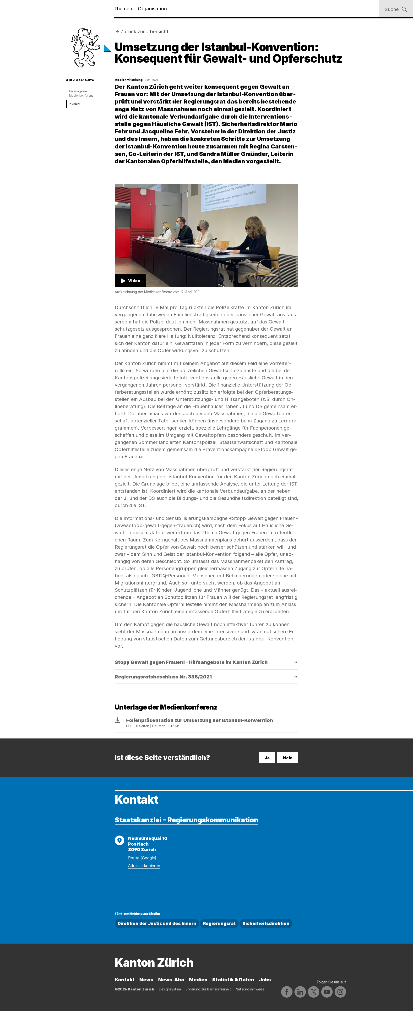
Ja (267, 757)
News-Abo (171, 980)
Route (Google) (142, 857)
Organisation (152, 8)
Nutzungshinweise (250, 989)
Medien (198, 980)
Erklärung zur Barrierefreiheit (208, 989)
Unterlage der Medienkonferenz (81, 93)
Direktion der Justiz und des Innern (157, 923)
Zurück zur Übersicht (144, 31)
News (146, 980)
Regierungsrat (219, 923)
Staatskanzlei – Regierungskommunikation (186, 820)
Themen (123, 8)
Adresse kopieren (144, 865)
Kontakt (75, 103)
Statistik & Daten (233, 980)
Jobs (265, 980)
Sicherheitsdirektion (265, 923)
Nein (288, 757)
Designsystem (170, 989)
